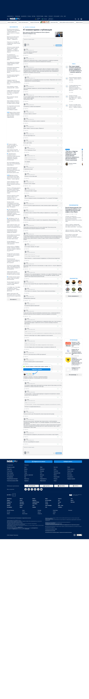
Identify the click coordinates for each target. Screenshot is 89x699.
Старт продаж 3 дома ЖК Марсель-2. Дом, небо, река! (13, 150)
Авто (25, 467)
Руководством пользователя (50, 523)
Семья (55, 480)
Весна (25, 471)
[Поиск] (75, 19)
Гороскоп (50, 16)
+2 (57, 145)
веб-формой (27, 528)
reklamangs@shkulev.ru (49, 518)
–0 (61, 55)
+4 (57, 380)
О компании (9, 471)
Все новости (14, 27)
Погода (29, 16)
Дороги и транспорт (28, 474)
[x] (38, 489)
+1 (57, 123)
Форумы (33, 16)
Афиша (45, 16)
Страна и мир (70, 471)
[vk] (29, 489)
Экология (69, 473)
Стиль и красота (70, 469)
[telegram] (25, 489)
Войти (28, 45)
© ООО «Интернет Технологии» (12, 535)
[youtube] (41, 489)
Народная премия (71, 478)
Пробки (44, 19)
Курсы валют (57, 16)
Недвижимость (10, 16)
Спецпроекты (70, 476)
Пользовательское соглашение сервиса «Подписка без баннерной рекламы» (58, 532)
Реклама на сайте (11, 467)
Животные (26, 478)
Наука (41, 476)
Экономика (69, 474)
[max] (35, 489)
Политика (56, 471)
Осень (55, 469)
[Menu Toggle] (7, 19)
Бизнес (25, 469)
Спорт (68, 467)
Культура (42, 471)
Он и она (56, 467)
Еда (25, 476)
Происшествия (57, 473)
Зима (41, 467)
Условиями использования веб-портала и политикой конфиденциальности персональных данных (62, 524)
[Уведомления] (78, 19)
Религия (55, 478)
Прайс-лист (9, 469)
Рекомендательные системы (50, 530)
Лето (41, 473)
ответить (26, 55)
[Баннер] (44, 22)
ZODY (65, 16)
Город (25, 473)
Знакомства (24, 16)
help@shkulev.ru (15, 528)
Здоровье (26, 480)
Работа (55, 474)
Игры (62, 16)
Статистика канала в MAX (12, 480)
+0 (57, 55)
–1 (61, 269)
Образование (43, 480)
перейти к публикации (30, 27)
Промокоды (17, 16)
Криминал (42, 469)
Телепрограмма (39, 16)
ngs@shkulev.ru (20, 527)
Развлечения (56, 476)
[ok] (32, 489)
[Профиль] (81, 19)
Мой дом (42, 474)
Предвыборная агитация (12, 478)
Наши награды (10, 473)
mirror (27, 373)
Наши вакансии (10, 474)
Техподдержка (10, 476)
